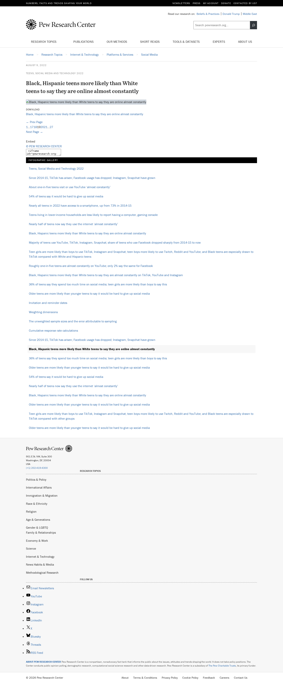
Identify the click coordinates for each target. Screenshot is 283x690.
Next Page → (34, 132)
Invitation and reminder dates (48, 303)
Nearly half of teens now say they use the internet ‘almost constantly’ (73, 224)
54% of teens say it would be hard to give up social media (66, 196)
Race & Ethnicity (36, 504)
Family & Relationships (41, 532)
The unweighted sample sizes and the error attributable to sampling (73, 321)
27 (51, 127)
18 (35, 127)
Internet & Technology (40, 556)
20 (42, 127)
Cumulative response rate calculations (53, 330)
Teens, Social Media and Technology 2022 (55, 73)
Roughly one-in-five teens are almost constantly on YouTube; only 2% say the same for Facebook (91, 266)
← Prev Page (34, 122)
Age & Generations (38, 519)
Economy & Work (37, 540)
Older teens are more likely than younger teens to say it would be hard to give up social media (89, 293)
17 (31, 127)
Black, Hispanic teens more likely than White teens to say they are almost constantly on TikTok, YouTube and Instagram (106, 275)
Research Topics (44, 42)
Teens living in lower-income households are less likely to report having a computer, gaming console (93, 215)
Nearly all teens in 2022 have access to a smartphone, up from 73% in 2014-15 (80, 205)
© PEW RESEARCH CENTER (44, 146)
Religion (31, 511)
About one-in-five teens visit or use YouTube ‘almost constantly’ (70, 187)
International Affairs (39, 487)
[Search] (253, 25)
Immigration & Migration (42, 495)
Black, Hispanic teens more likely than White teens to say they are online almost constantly (84, 114)
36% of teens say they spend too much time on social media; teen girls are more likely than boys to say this (98, 284)
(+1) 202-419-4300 (37, 468)
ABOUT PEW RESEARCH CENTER (43, 661)
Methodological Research (42, 572)
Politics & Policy (36, 479)
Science (31, 548)
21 (45, 127)
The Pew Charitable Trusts (222, 665)
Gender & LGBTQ (37, 527)
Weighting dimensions (43, 312)
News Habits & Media (40, 564)
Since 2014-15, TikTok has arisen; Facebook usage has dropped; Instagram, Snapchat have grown (92, 178)
